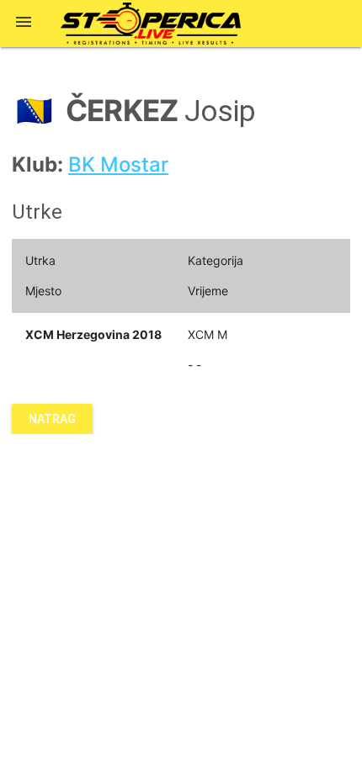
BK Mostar (118, 164)
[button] (23, 23)
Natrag (52, 419)
